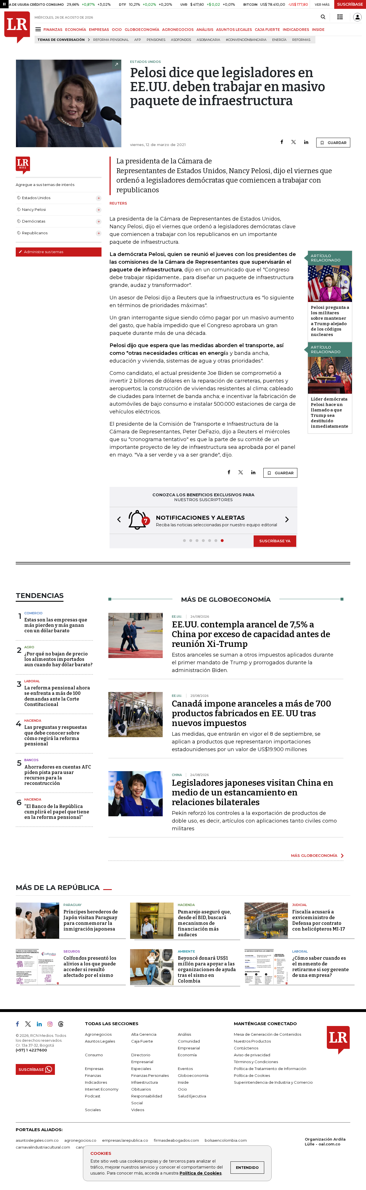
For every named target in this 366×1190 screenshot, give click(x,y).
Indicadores (96, 1082)
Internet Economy (101, 1089)
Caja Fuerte (142, 1041)
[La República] (17, 27)
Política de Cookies (201, 1173)
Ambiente (186, 951)
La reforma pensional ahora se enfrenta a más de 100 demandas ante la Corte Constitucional (57, 696)
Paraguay (72, 905)
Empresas (94, 1068)
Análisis (184, 1034)
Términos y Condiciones (256, 1061)
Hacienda (32, 721)
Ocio (182, 1089)
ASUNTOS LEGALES (234, 29)
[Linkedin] (306, 142)
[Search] (323, 17)
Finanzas (93, 1075)
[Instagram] (52, 1025)
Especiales (141, 1068)
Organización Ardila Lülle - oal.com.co (325, 1141)
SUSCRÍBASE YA (275, 541)
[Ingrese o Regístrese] (357, 17)
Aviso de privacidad (252, 1055)
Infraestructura (144, 1082)
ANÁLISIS (204, 29)
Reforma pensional (111, 40)
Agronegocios (98, 1034)
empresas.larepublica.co (125, 1140)
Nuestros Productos (252, 1041)
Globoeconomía (193, 1075)
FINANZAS (52, 29)
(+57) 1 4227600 (31, 1050)
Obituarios (141, 1089)
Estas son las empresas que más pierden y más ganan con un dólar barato (55, 625)
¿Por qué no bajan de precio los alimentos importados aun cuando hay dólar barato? (58, 659)
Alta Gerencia (143, 1034)
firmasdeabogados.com (176, 1140)
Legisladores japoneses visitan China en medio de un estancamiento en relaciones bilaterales (252, 792)
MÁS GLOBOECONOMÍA (314, 855)
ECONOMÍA (75, 29)
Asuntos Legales (100, 1041)
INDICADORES (296, 29)
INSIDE (318, 29)
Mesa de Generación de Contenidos (267, 1034)
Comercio (33, 613)
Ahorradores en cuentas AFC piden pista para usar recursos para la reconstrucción (57, 775)
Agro (29, 647)
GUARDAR (337, 143)
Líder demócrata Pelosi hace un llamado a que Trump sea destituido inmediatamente (329, 413)
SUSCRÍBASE (350, 4)
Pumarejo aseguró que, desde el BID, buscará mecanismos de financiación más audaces (204, 923)
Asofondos (181, 40)
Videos (137, 1109)
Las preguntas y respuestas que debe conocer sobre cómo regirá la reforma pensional (55, 736)
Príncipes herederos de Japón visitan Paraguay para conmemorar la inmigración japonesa (90, 920)
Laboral (32, 681)
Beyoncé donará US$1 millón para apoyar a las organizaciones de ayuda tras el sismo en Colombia (207, 969)
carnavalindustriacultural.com (43, 1147)
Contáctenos (246, 1048)
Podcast (92, 1096)
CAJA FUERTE (267, 29)
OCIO (117, 29)
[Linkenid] (41, 1025)
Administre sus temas (43, 251)
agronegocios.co (80, 1140)
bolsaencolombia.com (226, 1140)
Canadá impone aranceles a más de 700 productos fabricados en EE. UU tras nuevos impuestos (251, 713)
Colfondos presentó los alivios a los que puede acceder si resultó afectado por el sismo (89, 966)
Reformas (301, 40)
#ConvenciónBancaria (246, 40)
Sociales (93, 1109)
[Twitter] (293, 142)
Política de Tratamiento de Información (270, 1068)
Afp (137, 40)
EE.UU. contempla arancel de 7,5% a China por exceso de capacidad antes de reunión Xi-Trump (251, 634)
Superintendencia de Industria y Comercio (273, 1082)
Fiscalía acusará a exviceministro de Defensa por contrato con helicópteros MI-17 (318, 920)
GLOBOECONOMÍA (142, 29)
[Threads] (63, 1025)
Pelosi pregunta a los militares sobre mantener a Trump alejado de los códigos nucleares (330, 321)
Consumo (94, 1055)
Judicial (299, 905)
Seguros (71, 951)
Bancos (31, 760)
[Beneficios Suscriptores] (340, 17)
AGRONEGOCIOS (178, 29)
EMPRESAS (99, 29)
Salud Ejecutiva (192, 1096)
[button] (117, 520)
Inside (183, 1082)
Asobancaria (208, 40)
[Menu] (39, 29)
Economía (187, 1055)
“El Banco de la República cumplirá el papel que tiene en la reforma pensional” (56, 812)
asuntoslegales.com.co (37, 1140)
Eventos (185, 1068)
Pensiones (156, 40)
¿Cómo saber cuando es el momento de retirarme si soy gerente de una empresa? (320, 966)
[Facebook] (282, 142)
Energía (279, 40)
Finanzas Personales (150, 1075)
